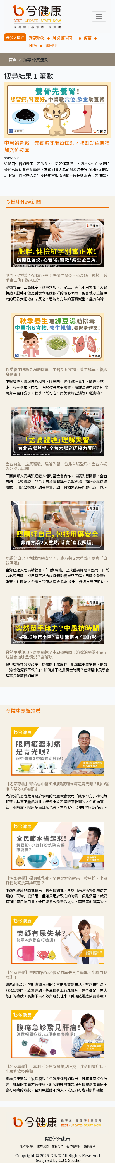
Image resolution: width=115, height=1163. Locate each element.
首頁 (12, 59)
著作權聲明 (73, 1146)
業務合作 (57, 1146)
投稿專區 (89, 1146)
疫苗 (88, 38)
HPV (33, 45)
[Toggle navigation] (99, 16)
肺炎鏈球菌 (64, 38)
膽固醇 (51, 45)
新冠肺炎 (37, 38)
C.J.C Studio (70, 1160)
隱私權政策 (27, 1146)
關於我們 (43, 1146)
